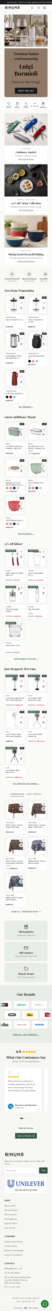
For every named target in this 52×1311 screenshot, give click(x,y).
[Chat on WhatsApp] (45, 1304)
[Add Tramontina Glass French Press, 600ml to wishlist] (43, 302)
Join (43, 1170)
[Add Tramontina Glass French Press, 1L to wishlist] (21, 302)
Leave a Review (24, 1136)
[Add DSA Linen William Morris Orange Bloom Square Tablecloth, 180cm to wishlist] (21, 876)
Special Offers (10, 1223)
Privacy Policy (10, 1246)
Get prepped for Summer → (26, 784)
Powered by (26, 1308)
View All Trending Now (24, 911)
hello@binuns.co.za (13, 1268)
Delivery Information (13, 1241)
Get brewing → (26, 407)
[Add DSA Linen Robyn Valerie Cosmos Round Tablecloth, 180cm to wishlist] (21, 803)
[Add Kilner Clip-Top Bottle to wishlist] (43, 587)
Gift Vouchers (10, 1214)
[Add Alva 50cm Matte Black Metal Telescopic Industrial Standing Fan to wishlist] (43, 681)
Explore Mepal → (26, 534)
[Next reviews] (36, 1118)
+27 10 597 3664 (12, 1273)
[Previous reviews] (15, 1118)
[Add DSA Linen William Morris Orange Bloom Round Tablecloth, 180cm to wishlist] (43, 839)
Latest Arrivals (34, 794)
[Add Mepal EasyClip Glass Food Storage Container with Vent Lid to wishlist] (43, 429)
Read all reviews (26, 1128)
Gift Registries (10, 1219)
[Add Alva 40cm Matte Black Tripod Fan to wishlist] (21, 753)
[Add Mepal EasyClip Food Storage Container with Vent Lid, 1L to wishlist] (21, 429)
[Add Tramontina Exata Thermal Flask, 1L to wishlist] (21, 376)
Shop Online (10, 1205)
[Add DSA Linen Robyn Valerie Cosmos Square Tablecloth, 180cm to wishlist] (43, 803)
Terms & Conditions (13, 1255)
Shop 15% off (26, 91)
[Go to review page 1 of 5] (21, 1118)
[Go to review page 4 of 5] (29, 1118)
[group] (26, 1090)
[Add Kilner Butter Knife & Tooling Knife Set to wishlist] (21, 551)
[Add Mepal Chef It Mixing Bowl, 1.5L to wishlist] (43, 465)
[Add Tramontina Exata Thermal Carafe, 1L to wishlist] (43, 338)
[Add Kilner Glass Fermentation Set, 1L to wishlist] (43, 551)
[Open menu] (44, 8)
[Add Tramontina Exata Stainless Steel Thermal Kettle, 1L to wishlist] (21, 338)
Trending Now (17, 794)
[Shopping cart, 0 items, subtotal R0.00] (38, 7)
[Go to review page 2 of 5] (25, 1118)
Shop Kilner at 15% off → (26, 659)
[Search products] (32, 8)
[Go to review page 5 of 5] (31, 1118)
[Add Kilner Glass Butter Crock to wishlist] (21, 624)
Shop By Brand (11, 1210)
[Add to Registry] (21, 308)
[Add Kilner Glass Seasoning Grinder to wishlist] (21, 587)
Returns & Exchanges (14, 1250)
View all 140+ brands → (26, 1034)
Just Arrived (9, 1228)
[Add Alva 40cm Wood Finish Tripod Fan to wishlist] (43, 717)
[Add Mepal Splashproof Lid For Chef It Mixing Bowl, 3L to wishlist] (21, 465)
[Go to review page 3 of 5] (27, 1118)
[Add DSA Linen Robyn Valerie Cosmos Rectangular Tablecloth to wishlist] (21, 839)
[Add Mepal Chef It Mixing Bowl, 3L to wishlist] (21, 503)
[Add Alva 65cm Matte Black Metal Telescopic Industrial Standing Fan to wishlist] (21, 681)
